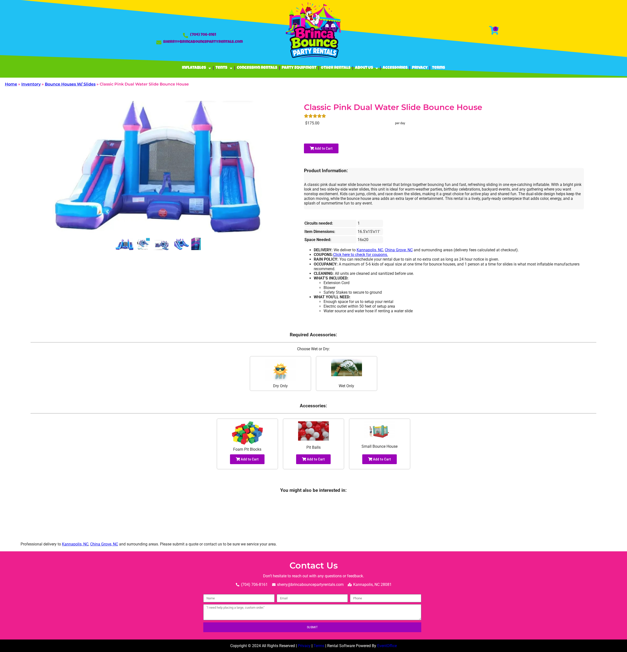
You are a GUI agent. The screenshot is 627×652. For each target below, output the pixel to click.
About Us (364, 68)
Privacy (420, 68)
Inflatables (194, 68)
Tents (221, 68)
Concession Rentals (257, 68)
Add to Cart (323, 148)
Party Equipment (299, 68)
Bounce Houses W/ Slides (70, 84)
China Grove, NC (399, 250)
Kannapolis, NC (370, 250)
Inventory (31, 84)
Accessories (395, 68)
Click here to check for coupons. (360, 254)
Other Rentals (335, 68)
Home (11, 84)
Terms (438, 68)
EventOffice (387, 645)
